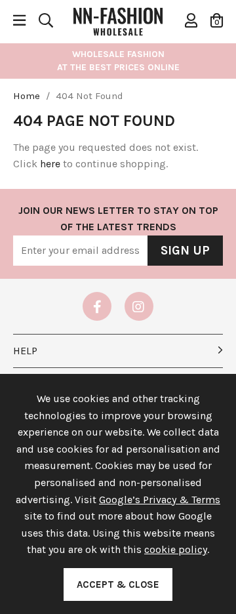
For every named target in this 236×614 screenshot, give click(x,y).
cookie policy (175, 549)
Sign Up (185, 250)
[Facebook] (97, 306)
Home (26, 96)
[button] (216, 20)
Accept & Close (118, 584)
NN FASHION (118, 20)
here (50, 163)
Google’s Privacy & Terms (159, 499)
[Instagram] (139, 306)
